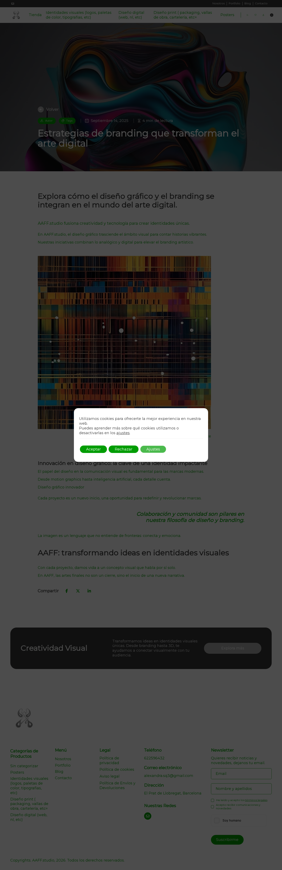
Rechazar (123, 449)
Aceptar (93, 449)
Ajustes (153, 449)
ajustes (123, 433)
